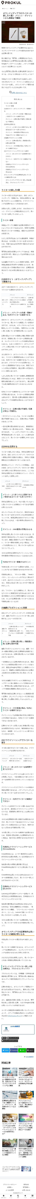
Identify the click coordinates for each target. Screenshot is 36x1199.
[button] (32, 568)
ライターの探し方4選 (10, 103)
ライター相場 (10, 106)
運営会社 (26, 1184)
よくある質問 (10, 1190)
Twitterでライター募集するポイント (16, 135)
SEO (5, 1038)
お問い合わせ (26, 1190)
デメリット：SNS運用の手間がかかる (17, 132)
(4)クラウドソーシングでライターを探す (16, 151)
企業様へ (9, 1187)
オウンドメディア (13, 1038)
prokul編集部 (15, 1026)
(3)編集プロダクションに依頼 (13, 138)
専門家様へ (26, 1187)
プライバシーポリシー (10, 1184)
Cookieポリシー (18, 1193)
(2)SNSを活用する (9, 124)
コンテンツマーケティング (10, 1040)
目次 (15, 99)
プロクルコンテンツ (15, 1016)
